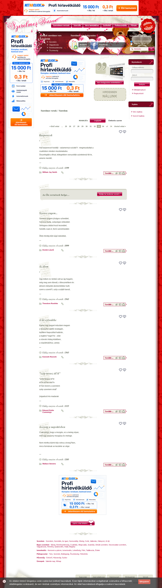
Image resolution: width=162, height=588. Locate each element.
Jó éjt (107, 541)
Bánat (53, 545)
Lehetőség (77, 550)
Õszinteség (53, 50)
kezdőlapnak (84, 45)
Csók (87, 541)
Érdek (97, 550)
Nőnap (58, 561)
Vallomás (93, 541)
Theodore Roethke (50, 303)
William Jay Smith (49, 172)
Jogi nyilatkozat (99, 577)
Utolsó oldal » (120, 126)
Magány (72, 547)
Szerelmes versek (49, 110)
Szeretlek (57, 541)
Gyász (64, 558)
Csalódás (74, 545)
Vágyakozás (54, 45)
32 (95, 126)
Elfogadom (144, 582)
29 (82, 126)
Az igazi (65, 541)
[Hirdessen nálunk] (148, 25)
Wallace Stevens (49, 464)
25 (66, 126)
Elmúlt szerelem (102, 545)
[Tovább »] (115, 174)
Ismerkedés (67, 550)
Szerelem (52, 42)
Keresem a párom (55, 550)
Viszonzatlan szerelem (117, 545)
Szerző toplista (138, 116)
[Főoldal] (21, 23)
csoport (103, 45)
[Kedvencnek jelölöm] (124, 131)
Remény (50, 547)
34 (103, 126)
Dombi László (48, 250)
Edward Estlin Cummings (48, 411)
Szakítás (91, 545)
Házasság (57, 558)
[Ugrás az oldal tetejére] (83, 525)
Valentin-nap (50, 561)
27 (74, 126)
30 (86, 126)
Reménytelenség (55, 48)
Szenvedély (73, 541)
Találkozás (90, 550)
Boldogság (65, 554)
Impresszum (114, 577)
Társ (51, 554)
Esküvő (49, 558)
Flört (83, 550)
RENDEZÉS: (83, 120)
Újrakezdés (59, 547)
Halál (66, 547)
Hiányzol (101, 541)
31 (91, 126)
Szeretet (57, 554)
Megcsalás (82, 545)
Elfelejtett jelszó (140, 90)
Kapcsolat (83, 577)
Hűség (81, 541)
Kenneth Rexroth (49, 357)
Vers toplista (137, 112)
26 (70, 126)
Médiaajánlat (130, 577)
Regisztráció (138, 93)
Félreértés (84, 554)
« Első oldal (54, 126)
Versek (145, 577)
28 (78, 126)
